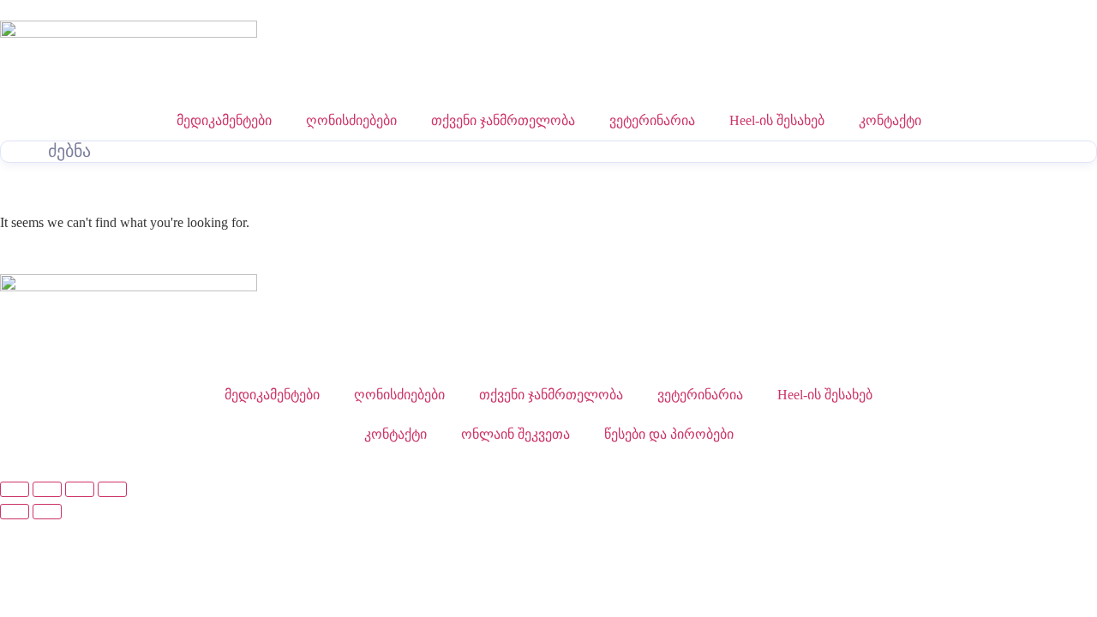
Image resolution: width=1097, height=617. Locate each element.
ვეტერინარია (652, 120)
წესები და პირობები (669, 434)
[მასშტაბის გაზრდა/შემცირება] (14, 489)
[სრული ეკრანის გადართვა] (47, 489)
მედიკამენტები (224, 120)
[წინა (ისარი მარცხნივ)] (14, 511)
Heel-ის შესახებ (776, 120)
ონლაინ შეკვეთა (515, 434)
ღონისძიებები (351, 120)
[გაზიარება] (79, 489)
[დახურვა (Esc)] (112, 489)
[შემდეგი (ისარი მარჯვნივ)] (47, 511)
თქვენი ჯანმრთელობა (503, 120)
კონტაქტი (890, 120)
